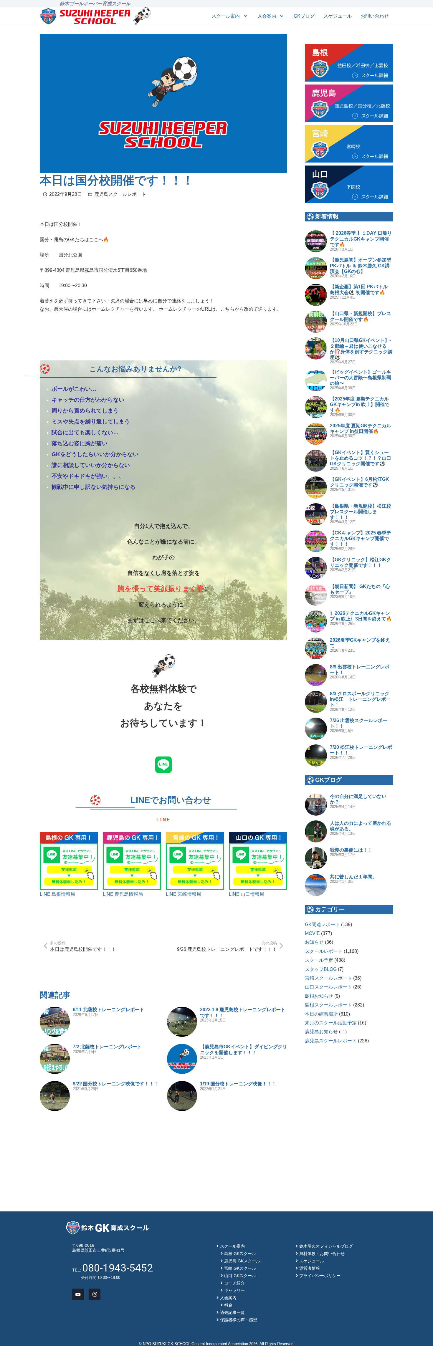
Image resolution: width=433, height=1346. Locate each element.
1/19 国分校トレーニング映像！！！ (238, 1083)
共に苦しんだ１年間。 (353, 876)
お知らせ (314, 942)
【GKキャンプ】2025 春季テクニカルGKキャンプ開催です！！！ (360, 538)
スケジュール (311, 1261)
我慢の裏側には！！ (351, 849)
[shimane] (349, 63)
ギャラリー (234, 1290)
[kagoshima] (349, 103)
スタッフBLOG (321, 969)
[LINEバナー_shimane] (69, 861)
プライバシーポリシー (320, 1275)
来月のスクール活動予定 (331, 1022)
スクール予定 (319, 960)
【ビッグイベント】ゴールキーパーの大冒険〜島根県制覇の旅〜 (360, 378)
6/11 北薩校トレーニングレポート (108, 1009)
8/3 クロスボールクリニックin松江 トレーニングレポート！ (360, 699)
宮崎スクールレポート (328, 978)
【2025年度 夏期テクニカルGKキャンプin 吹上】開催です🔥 (359, 404)
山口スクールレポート (328, 986)
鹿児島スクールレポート (120, 194)
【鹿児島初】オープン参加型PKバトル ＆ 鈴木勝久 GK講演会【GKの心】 (360, 265)
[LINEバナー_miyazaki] (195, 861)
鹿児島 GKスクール (242, 1261)
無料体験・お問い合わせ (322, 1253)
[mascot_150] (142, 16)
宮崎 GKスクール (240, 1268)
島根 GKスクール (240, 1253)
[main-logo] (85, 16)
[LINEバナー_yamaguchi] (258, 861)
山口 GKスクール (240, 1275)
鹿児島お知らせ (321, 1031)
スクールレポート (324, 951)
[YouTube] (78, 1294)
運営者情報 (309, 1268)
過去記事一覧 (232, 1312)
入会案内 (228, 1297)
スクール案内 (232, 1246)
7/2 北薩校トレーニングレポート (107, 1046)
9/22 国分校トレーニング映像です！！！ (115, 1083)
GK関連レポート (322, 924)
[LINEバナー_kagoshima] (132, 861)
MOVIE (312, 933)
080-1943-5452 (117, 1268)
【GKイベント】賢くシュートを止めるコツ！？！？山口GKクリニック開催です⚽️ (360, 458)
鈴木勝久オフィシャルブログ (326, 1246)
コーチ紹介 (234, 1283)
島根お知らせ (319, 996)
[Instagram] (94, 1294)
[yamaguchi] (349, 184)
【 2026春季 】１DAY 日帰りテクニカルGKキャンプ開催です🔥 (361, 239)
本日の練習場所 (321, 1013)
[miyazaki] (349, 144)
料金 (228, 1305)
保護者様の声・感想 (238, 1319)
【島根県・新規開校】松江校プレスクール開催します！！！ (360, 512)
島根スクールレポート (328, 1004)
